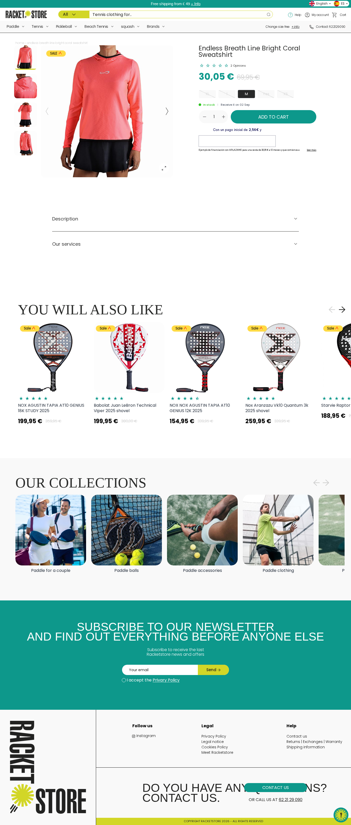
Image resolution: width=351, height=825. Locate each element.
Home (19, 43)
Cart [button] (343, 15)
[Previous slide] (47, 111)
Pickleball (64, 26)
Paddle (13, 26)
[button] (334, 15)
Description (65, 219)
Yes (266, 93)
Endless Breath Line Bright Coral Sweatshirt (57, 43)
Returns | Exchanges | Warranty (314, 741)
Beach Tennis (96, 26)
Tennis (37, 26)
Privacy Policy (213, 736)
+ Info (195, 4)
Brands (153, 26)
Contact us (297, 736)
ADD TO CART (273, 117)
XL (207, 93)
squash (127, 26)
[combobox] (165, 14)
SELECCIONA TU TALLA (53, 434)
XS (285, 93)
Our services (66, 244)
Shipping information (306, 747)
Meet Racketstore (217, 752)
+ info (296, 26)
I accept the (153, 680)
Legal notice (212, 741)
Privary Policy (166, 680)
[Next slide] (167, 111)
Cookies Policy (214, 747)
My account (320, 15)
